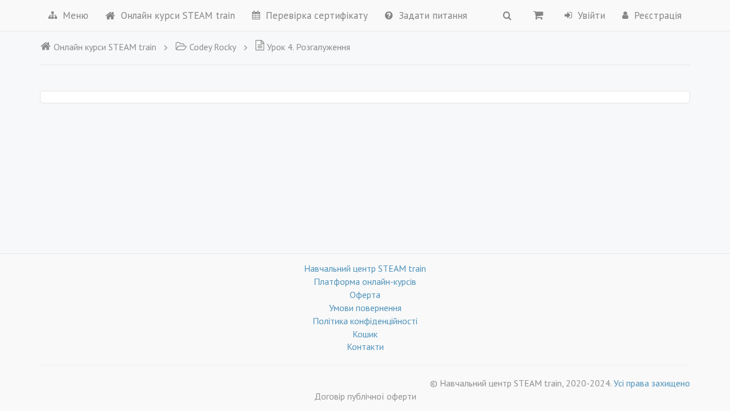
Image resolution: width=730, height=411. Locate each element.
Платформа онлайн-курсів (365, 281)
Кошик (365, 334)
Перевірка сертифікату (317, 15)
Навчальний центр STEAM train (365, 268)
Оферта (365, 294)
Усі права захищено (652, 383)
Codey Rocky (212, 47)
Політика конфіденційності (365, 321)
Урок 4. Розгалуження (308, 47)
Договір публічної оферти (365, 396)
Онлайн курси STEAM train (178, 15)
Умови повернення (365, 307)
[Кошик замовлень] (538, 15)
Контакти (365, 346)
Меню (75, 15)
